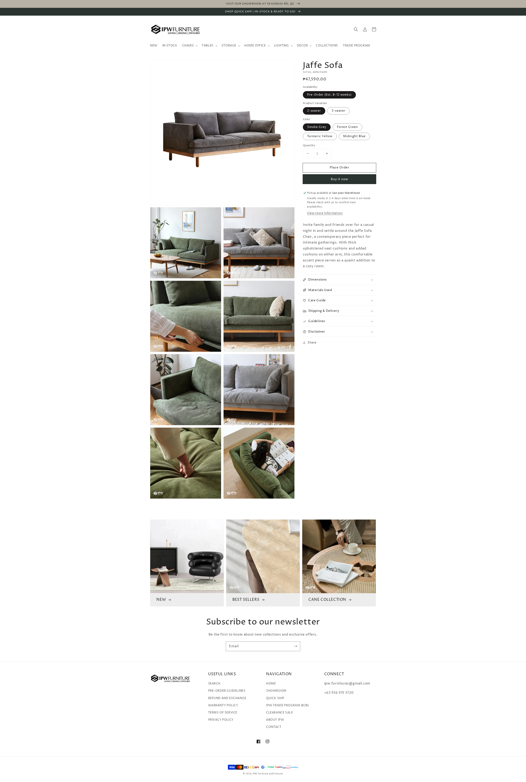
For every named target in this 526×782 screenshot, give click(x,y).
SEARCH (214, 684)
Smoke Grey (316, 127)
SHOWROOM (276, 691)
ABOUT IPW (275, 720)
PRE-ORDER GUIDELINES (227, 691)
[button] (355, 29)
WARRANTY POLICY (223, 705)
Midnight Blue (354, 136)
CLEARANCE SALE (279, 713)
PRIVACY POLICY (221, 720)
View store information (325, 213)
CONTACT (273, 727)
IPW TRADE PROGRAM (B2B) (287, 705)
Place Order (339, 167)
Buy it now (339, 179)
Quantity (309, 145)
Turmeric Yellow (319, 136)
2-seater (314, 111)
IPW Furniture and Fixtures (268, 773)
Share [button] (312, 343)
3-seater (338, 111)
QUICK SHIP (275, 698)
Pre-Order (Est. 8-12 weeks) (329, 95)
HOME (271, 684)
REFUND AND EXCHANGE (227, 698)
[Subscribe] (295, 646)
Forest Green (347, 127)
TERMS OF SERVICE (223, 713)
